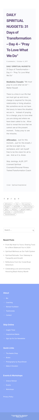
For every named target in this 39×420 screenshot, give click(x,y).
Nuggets (7, 206)
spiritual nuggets (26, 209)
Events (8, 385)
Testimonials (10, 311)
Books (8, 357)
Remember (17, 206)
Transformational (10, 214)
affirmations (8, 204)
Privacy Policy (8, 397)
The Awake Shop (12, 353)
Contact (9, 315)
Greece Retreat (11, 381)
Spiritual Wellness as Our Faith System (20, 251)
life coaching (26, 204)
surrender (7, 212)
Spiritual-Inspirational (19, 185)
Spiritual (14, 209)
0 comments (10, 61)
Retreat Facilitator (12, 307)
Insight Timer (10, 330)
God (17, 204)
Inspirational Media (12, 334)
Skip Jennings (28, 206)
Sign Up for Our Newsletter (15, 338)
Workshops (10, 389)
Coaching (9, 302)
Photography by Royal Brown (16, 362)
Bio (7, 298)
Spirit (6, 209)
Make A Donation (12, 366)
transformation (18, 212)
